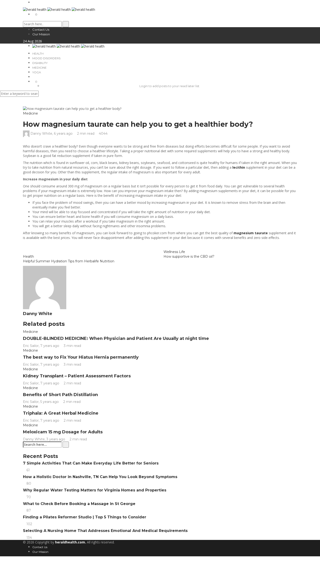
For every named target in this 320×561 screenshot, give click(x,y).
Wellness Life (174, 252)
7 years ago (50, 346)
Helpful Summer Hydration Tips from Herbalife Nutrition (68, 261)
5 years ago (50, 402)
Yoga (36, 72)
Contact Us (40, 29)
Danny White (41, 133)
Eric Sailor (31, 346)
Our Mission (41, 34)
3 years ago (56, 439)
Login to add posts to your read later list (169, 86)
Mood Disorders (46, 58)
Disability (40, 63)
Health (38, 53)
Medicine (39, 67)
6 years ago (64, 133)
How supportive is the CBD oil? (189, 256)
